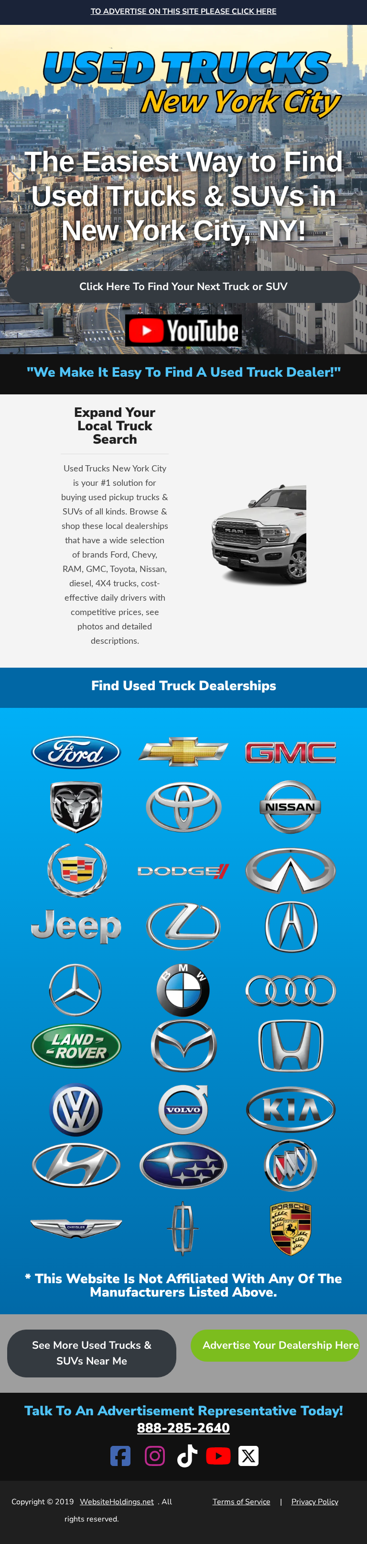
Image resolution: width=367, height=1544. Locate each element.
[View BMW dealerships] (183, 990)
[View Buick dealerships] (290, 1166)
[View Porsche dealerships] (290, 1229)
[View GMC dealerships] (290, 751)
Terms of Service (241, 1502)
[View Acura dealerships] (290, 927)
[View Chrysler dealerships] (76, 1229)
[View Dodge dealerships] (183, 871)
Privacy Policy (314, 1502)
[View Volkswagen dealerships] (76, 1110)
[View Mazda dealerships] (183, 1046)
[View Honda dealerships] (290, 1046)
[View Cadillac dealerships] (76, 871)
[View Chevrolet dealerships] (183, 751)
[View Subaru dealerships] (183, 1166)
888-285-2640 (183, 1428)
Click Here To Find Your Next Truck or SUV (183, 287)
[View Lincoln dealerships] (183, 1229)
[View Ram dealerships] (76, 807)
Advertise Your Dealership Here (281, 1345)
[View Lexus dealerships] (183, 927)
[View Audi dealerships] (290, 990)
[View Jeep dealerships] (76, 927)
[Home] (183, 73)
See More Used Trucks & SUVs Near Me (91, 1353)
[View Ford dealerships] (76, 751)
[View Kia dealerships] (290, 1110)
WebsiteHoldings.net (117, 1502)
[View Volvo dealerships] (183, 1110)
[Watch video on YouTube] (183, 330)
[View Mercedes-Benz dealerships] (76, 990)
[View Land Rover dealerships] (76, 1046)
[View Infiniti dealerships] (290, 871)
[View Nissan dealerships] (290, 807)
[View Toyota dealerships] (183, 807)
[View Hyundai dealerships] (76, 1166)
